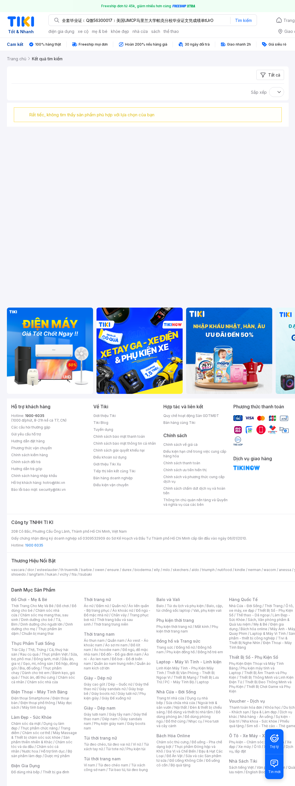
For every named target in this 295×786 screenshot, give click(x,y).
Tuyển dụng (103, 429)
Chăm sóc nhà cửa (42, 682)
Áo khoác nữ (122, 610)
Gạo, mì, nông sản (38, 663)
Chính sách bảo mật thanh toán (119, 436)
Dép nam (110, 719)
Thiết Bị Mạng (184, 677)
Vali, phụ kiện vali (207, 610)
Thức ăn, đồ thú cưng (37, 677)
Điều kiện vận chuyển (110, 485)
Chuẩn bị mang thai (38, 633)
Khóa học (273, 707)
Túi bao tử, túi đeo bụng (128, 770)
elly (157, 570)
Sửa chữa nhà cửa (180, 703)
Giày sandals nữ (112, 689)
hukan (52, 574)
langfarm (36, 574)
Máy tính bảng (34, 707)
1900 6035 (34, 545)
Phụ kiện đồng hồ (181, 652)
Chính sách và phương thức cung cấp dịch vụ (194, 479)
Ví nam (89, 765)
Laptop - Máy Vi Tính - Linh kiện (189, 661)
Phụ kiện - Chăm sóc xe (249, 742)
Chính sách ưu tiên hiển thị (185, 470)
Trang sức (164, 647)
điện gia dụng (61, 31)
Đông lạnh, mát (46, 659)
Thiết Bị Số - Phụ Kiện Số (253, 657)
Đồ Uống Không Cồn (186, 760)
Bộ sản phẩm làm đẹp (41, 753)
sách (155, 31)
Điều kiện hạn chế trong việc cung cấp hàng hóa (194, 453)
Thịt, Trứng (37, 649)
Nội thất (180, 707)
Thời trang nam (99, 634)
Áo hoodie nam (107, 649)
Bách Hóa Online (173, 735)
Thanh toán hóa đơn (245, 707)
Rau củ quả (29, 654)
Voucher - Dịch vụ (247, 701)
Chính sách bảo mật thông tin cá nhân (124, 443)
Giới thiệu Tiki (104, 415)
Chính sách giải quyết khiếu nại (119, 450)
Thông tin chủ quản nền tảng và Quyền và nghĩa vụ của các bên (195, 502)
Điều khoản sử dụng (109, 457)
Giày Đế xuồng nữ (116, 698)
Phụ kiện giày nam (109, 723)
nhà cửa (140, 31)
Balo (160, 606)
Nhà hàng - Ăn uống (256, 716)
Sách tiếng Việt (241, 767)
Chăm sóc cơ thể (36, 733)
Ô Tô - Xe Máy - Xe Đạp (252, 735)
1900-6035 (34, 415)
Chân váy (119, 615)
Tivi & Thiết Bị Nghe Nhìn (258, 640)
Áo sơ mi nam (116, 645)
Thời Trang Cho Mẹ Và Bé (32, 606)
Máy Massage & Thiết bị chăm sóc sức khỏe (44, 735)
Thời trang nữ (97, 599)
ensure (113, 570)
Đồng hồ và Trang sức (178, 641)
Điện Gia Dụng (25, 765)
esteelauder (47, 570)
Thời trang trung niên (111, 624)
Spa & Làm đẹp (264, 712)
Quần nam (115, 640)
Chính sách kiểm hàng (29, 455)
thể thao (171, 31)
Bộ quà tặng (180, 765)
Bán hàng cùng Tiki (179, 422)
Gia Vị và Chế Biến (181, 751)
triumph (208, 570)
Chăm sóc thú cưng (172, 742)
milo (166, 570)
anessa (285, 570)
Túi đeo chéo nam (113, 765)
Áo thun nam (94, 640)
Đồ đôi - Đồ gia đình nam (121, 654)
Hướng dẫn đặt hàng (28, 441)
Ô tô (257, 746)
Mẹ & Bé (260, 624)
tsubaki (86, 574)
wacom (270, 570)
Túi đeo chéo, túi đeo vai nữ (107, 744)
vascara (17, 570)
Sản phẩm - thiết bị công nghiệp (262, 635)
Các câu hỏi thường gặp (30, 427)
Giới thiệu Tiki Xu (107, 464)
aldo (195, 570)
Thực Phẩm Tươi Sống (33, 643)
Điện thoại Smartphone (30, 698)
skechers (181, 570)
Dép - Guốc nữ (120, 684)
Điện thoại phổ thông (37, 703)
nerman (254, 570)
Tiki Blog (100, 422)
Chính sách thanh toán (181, 463)
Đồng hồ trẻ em (210, 652)
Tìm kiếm (243, 20)
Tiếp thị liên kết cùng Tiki (114, 471)
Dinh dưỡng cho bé (37, 619)
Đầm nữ (102, 606)
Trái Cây (18, 649)
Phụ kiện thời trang (175, 620)
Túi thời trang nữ (100, 738)
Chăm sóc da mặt (26, 723)
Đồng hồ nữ (185, 647)
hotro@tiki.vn (54, 482)
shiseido (18, 574)
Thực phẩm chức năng (39, 728)
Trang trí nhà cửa (170, 698)
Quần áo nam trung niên (114, 663)
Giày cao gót (94, 684)
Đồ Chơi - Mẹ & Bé (29, 599)
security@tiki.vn (52, 489)
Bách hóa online (254, 629)
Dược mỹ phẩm (57, 756)
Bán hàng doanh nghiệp (113, 478)
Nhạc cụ (195, 721)
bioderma (143, 570)
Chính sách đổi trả (26, 462)
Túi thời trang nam (102, 758)
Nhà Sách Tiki (243, 761)
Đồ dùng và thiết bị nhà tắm (190, 712)
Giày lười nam (95, 714)
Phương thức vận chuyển (31, 448)
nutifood (225, 570)
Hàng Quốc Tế (243, 599)
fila (74, 574)
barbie (86, 570)
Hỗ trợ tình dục (53, 751)
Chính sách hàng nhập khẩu (34, 476)
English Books (258, 772)
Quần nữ (119, 606)
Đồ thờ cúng (176, 721)
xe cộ (83, 31)
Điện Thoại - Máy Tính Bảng (39, 691)
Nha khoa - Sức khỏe (259, 721)
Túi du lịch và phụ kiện (185, 606)
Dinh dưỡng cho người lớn (41, 624)
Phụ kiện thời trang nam (187, 628)
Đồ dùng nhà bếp (25, 772)
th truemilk (69, 570)
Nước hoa (30, 751)
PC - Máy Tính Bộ (179, 682)
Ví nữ (137, 744)
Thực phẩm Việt (54, 654)
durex (127, 570)
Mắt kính (202, 626)
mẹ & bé (99, 31)
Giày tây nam (120, 714)
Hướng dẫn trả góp (26, 469)
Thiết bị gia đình (56, 772)
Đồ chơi (62, 606)
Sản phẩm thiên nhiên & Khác (40, 739)
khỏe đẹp (120, 31)
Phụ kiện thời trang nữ (174, 626)
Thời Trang (273, 606)
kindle (240, 570)
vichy (64, 574)
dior (30, 570)
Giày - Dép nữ (98, 677)
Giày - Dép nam (99, 707)
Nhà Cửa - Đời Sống (176, 691)
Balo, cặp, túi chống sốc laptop (189, 608)
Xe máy (244, 746)
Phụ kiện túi (135, 749)
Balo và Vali (168, 599)
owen (99, 570)
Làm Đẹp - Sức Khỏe (31, 717)
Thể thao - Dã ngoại (253, 615)
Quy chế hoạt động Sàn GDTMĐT (191, 415)
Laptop (203, 682)
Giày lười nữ (127, 693)
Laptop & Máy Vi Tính (268, 633)
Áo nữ (88, 606)
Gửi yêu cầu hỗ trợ (26, 434)
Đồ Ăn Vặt (175, 756)
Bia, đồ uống (30, 668)
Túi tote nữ (115, 749)
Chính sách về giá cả (180, 444)
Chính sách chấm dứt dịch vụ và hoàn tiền (194, 490)
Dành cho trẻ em (36, 673)
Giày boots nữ (103, 693)
